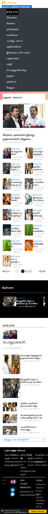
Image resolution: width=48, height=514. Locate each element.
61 (23, 271)
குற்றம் (23, 474)
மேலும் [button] (10, 88)
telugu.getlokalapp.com (29, 495)
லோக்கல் (16, 455)
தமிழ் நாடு (12, 12)
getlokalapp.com (27, 492)
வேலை (15, 458)
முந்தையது (6, 271)
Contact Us (40, 484)
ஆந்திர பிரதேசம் (8, 460)
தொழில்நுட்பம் (41, 455)
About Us (40, 488)
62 (27, 271)
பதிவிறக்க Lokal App (37, 511)
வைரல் (31, 465)
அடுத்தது (41, 271)
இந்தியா (31, 458)
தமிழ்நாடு (8, 465)
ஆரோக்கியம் (25, 455)
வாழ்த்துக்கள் (40, 461)
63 (30, 271)
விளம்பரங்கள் (41, 465)
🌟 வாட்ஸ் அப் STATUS (23, 463)
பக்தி (30, 455)
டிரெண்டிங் (16, 461)
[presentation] (3, 303)
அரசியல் (39, 458)
